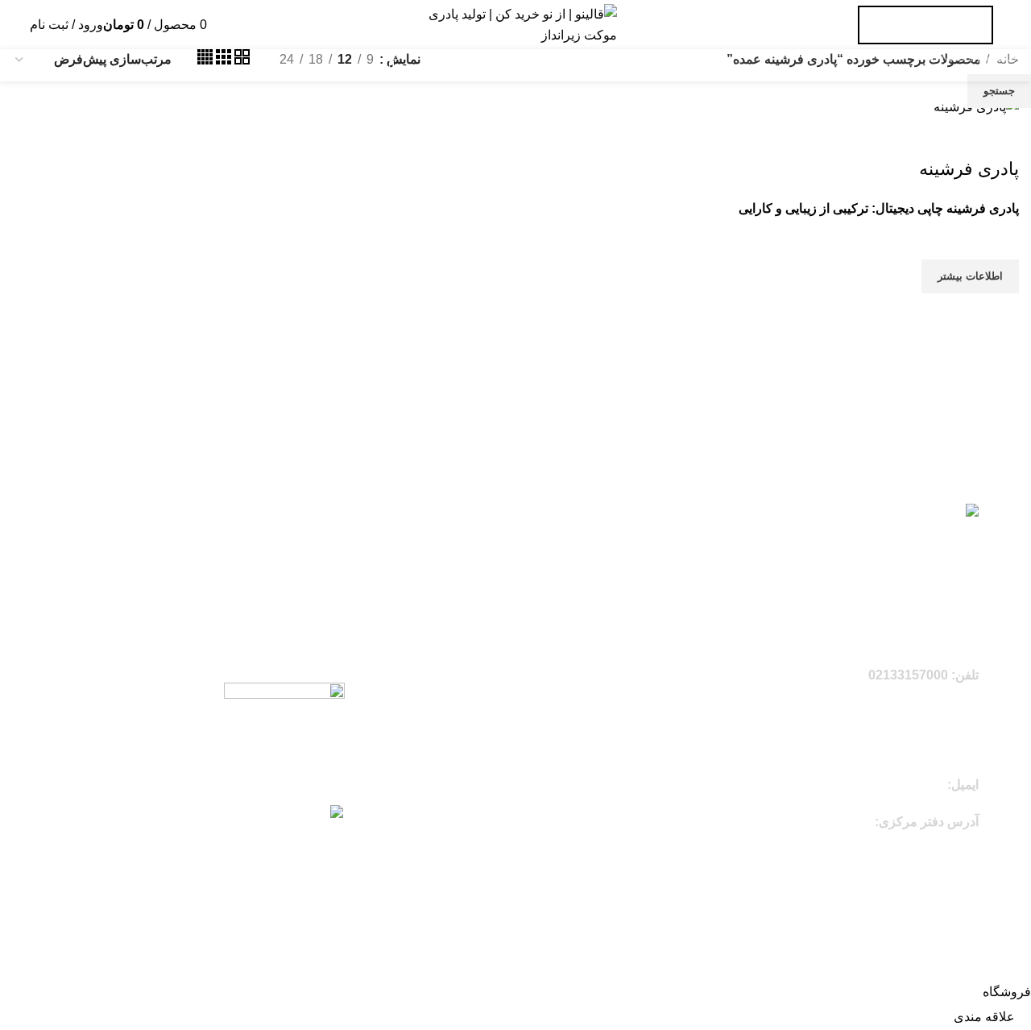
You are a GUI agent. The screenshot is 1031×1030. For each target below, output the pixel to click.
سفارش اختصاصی (925, 25)
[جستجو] (213, 24)
